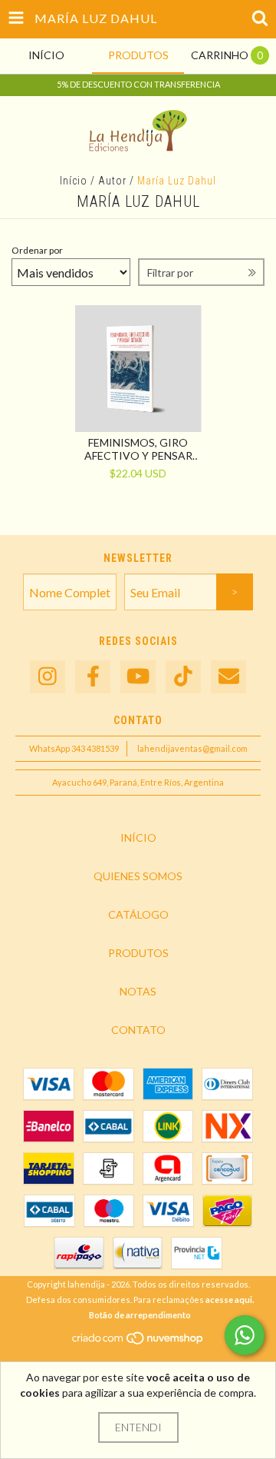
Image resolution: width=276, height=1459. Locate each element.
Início (73, 180)
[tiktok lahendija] (183, 676)
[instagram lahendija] (47, 676)
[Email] (228, 676)
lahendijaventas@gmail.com (192, 748)
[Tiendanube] (138, 1342)
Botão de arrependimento (140, 1315)
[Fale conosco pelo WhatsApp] (244, 1335)
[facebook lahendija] (92, 676)
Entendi (138, 1427)
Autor (112, 180)
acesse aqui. (229, 1299)
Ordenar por (37, 250)
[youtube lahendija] (138, 676)
